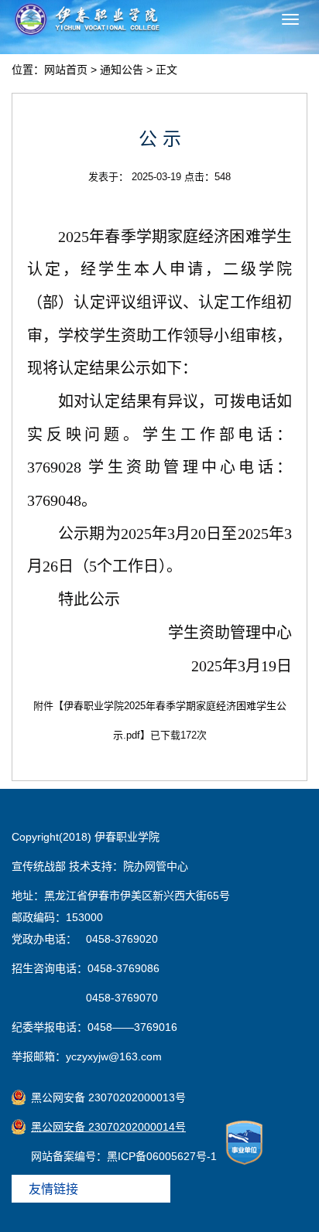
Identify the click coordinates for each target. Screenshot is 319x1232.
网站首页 (65, 69)
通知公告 (121, 69)
